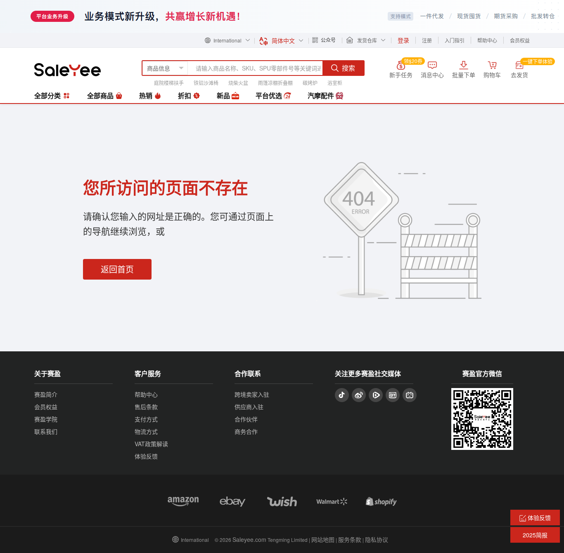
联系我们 (45, 431)
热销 (146, 95)
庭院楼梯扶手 (169, 82)
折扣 (185, 95)
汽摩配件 (322, 95)
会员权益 (520, 40)
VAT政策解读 (151, 444)
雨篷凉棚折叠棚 (275, 82)
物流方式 (146, 431)
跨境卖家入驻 (252, 394)
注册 (427, 40)
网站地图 (322, 539)
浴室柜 (334, 82)
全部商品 (101, 95)
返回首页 (117, 269)
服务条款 (349, 539)
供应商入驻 (249, 406)
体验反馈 (146, 456)
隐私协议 (376, 539)
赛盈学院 (45, 419)
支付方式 (146, 419)
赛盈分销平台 (67, 69)
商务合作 (246, 431)
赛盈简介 (45, 394)
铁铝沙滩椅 (206, 82)
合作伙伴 (246, 419)
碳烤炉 (310, 82)
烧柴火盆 (238, 82)
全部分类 (48, 95)
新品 (224, 95)
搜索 (348, 68)
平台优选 (270, 95)
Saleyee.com (249, 539)
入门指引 (454, 40)
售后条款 (146, 406)
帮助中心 (487, 40)
